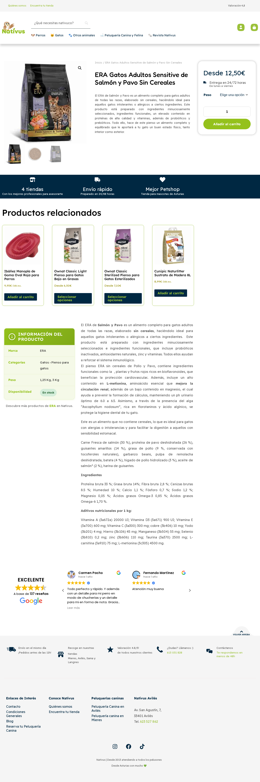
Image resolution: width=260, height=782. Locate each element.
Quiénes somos (17, 5)
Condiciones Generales (15, 714)
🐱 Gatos (56, 35)
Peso (207, 95)
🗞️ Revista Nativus (162, 35)
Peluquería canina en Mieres (107, 718)
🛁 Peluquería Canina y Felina (121, 35)
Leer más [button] (73, 608)
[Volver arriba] (241, 631)
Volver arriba (241, 634)
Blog (9, 721)
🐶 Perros (38, 35)
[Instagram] (115, 746)
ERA (52, 406)
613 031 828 (174, 652)
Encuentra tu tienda (41, 5)
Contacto (13, 706)
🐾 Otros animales (81, 35)
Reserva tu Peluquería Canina (23, 728)
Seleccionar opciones (66, 298)
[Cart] (254, 27)
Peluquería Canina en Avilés (107, 708)
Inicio (98, 62)
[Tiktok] (142, 746)
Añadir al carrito (226, 124)
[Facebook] (128, 746)
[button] (79, 68)
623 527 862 (149, 721)
